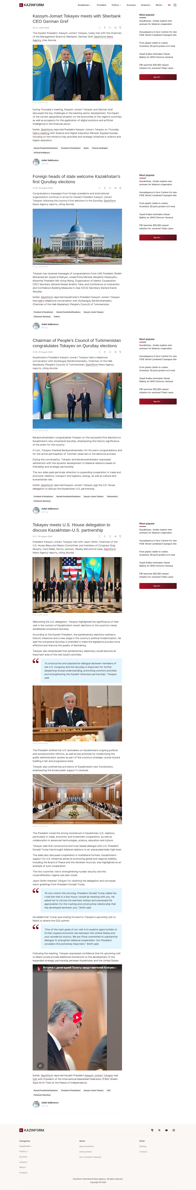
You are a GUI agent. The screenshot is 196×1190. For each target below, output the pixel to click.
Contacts (143, 1152)
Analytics (145, 5)
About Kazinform (86, 1146)
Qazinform (47, 129)
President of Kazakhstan (70, 148)
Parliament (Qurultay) (42, 317)
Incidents (23, 1172)
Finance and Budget (100, 148)
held (40, 300)
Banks (86, 148)
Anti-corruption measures (90, 1157)
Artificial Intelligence (42, 153)
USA (108, 1090)
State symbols (85, 1152)
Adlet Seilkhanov (50, 160)
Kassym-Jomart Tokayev (93, 312)
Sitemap (143, 1146)
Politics (57, 317)
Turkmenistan (112, 496)
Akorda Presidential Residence (46, 148)
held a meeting (41, 133)
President (101, 5)
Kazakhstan (24, 1146)
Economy (131, 5)
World (22, 1167)
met (95, 485)
